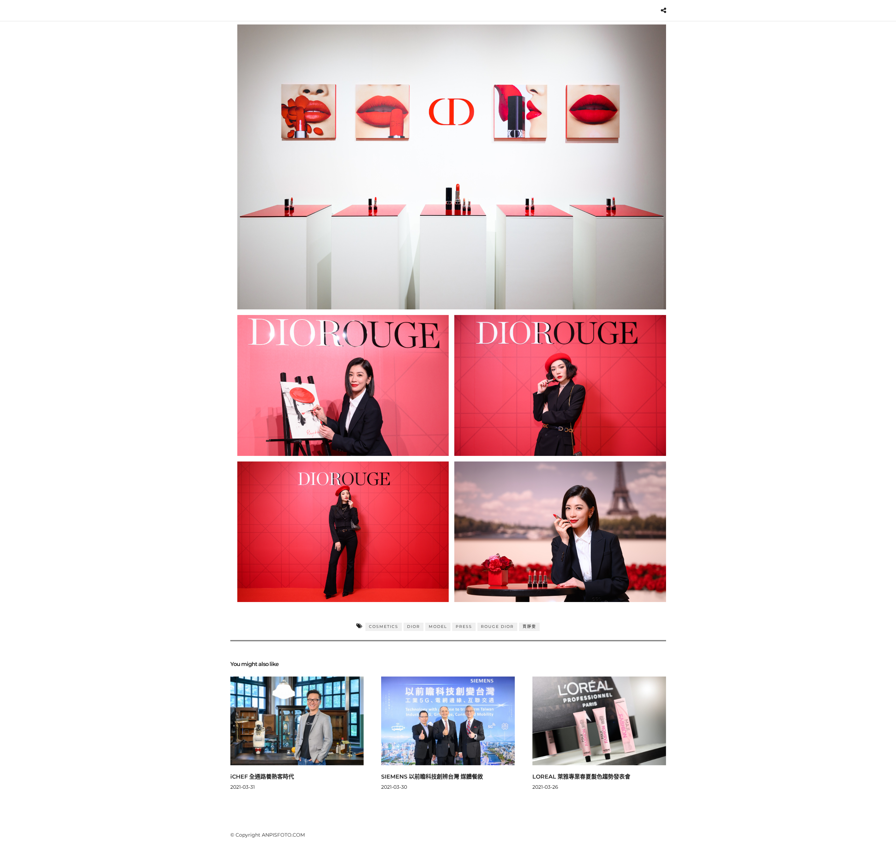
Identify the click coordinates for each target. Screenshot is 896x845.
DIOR (413, 626)
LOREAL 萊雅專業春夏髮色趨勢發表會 (581, 776)
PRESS (464, 626)
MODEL (438, 626)
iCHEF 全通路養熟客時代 (262, 776)
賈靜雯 (529, 626)
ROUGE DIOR (497, 626)
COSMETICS (383, 626)
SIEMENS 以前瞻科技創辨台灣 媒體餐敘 (432, 776)
